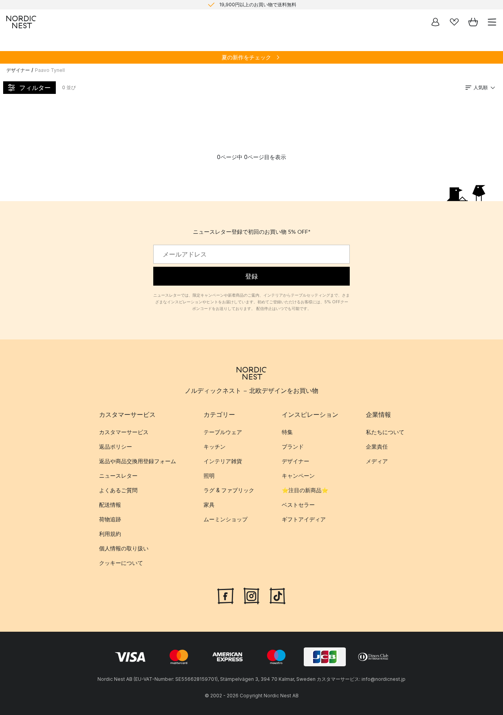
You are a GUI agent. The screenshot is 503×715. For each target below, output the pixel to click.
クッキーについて (121, 562)
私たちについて (385, 432)
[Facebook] (226, 595)
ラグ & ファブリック (229, 490)
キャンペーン (298, 475)
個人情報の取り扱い (124, 548)
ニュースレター (118, 475)
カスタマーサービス (124, 432)
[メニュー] (492, 22)
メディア (377, 461)
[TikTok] (277, 595)
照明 (209, 475)
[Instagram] (251, 595)
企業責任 (377, 446)
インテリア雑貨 (223, 461)
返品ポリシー (115, 446)
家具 (209, 504)
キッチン (215, 446)
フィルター (35, 88)
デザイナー (18, 70)
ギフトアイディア (304, 519)
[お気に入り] (454, 22)
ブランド (293, 446)
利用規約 (110, 533)
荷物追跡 (110, 519)
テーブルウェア (223, 432)
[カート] (473, 22)
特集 (287, 432)
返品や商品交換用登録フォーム (137, 461)
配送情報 (110, 504)
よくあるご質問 (118, 490)
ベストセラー (298, 504)
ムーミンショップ (226, 519)
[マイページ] (435, 22)
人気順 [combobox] (481, 87)
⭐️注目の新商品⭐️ (305, 490)
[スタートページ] (21, 22)
